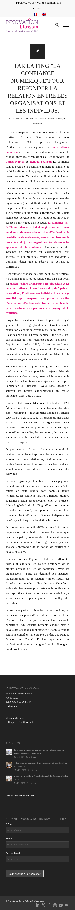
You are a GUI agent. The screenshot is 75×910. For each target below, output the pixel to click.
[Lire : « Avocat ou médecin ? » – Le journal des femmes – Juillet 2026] (9, 778)
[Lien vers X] (43, 905)
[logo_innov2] (31, 25)
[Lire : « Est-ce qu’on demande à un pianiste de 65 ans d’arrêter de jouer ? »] (9, 765)
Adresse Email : (13, 853)
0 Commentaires (30, 118)
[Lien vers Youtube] (61, 905)
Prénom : (10, 824)
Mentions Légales (15, 717)
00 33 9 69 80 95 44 (20, 701)
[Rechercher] (55, 25)
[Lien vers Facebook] (49, 905)
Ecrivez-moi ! (13, 706)
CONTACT (38, 8)
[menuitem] (38, 3)
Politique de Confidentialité (20, 722)
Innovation (50, 118)
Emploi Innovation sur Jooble (21, 795)
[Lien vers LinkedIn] (38, 905)
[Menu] (64, 25)
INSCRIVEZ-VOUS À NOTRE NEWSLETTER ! (38, 3)
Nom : (9, 838)
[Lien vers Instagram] (55, 905)
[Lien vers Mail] (66, 905)
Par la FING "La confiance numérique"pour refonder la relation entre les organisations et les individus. (38, 88)
